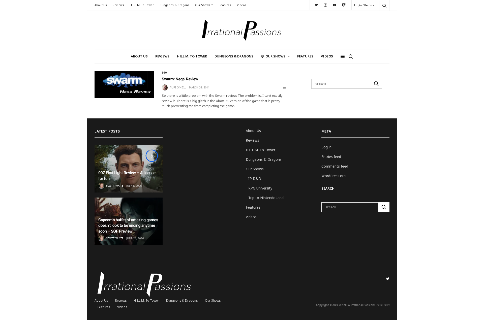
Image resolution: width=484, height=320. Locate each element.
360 (164, 72)
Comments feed (334, 166)
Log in (326, 147)
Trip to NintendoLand (266, 197)
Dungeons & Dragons (174, 5)
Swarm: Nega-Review (180, 79)
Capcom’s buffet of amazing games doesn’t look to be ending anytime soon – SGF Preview (128, 225)
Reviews (118, 5)
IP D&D (254, 178)
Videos (241, 5)
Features (225, 5)
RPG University (260, 188)
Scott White (114, 185)
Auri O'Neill (178, 87)
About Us (101, 5)
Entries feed (331, 156)
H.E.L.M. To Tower (142, 5)
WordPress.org (333, 175)
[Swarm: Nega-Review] (124, 84)
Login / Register (365, 5)
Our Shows (202, 5)
